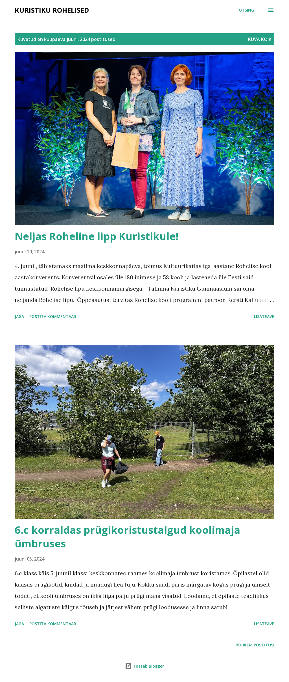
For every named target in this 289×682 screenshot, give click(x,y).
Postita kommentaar (52, 316)
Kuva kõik (260, 39)
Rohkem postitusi (255, 645)
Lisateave (264, 316)
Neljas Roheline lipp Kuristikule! (96, 236)
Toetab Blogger (148, 666)
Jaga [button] (19, 316)
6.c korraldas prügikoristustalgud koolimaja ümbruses (127, 536)
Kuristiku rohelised (52, 10)
